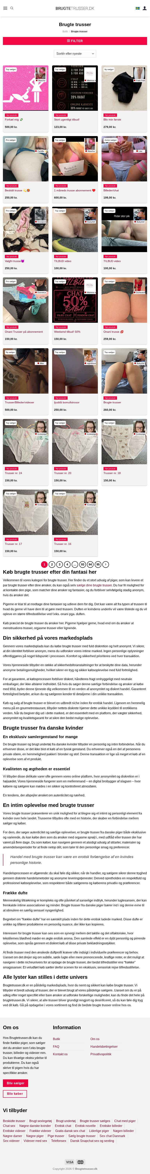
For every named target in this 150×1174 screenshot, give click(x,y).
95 (98, 564)
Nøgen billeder (123, 1131)
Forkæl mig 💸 (14, 119)
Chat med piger (125, 1121)
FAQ (56, 1046)
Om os (94, 1039)
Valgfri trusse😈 (14, 261)
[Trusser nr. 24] (25, 441)
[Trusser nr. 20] (75, 441)
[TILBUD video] (75, 229)
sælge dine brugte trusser (94, 585)
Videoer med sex (35, 1140)
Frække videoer (40, 1131)
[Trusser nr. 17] (25, 512)
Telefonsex (58, 1140)
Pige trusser (56, 1136)
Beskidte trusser (14, 1121)
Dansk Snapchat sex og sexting (92, 1140)
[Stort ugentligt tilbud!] (75, 88)
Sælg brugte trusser (82, 1136)
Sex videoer (11, 1140)
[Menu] (5, 8)
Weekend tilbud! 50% (67, 331)
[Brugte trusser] (124, 371)
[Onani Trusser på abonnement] (25, 300)
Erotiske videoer (14, 1131)
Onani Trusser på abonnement (24, 331)
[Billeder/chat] (124, 158)
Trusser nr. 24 (13, 473)
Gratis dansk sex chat (70, 1131)
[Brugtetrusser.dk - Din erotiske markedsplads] (75, 8)
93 (82, 564)
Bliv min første (112, 119)
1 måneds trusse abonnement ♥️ (75, 190)
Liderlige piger (99, 1131)
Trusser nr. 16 (62, 543)
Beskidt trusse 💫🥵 (17, 190)
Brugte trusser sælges (95, 1121)
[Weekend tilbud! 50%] (75, 300)
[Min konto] (144, 8)
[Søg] (11, 8)
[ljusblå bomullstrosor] (75, 371)
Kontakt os (60, 1054)
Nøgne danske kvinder (35, 1125)
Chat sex (9, 1125)
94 (90, 564)
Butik (65, 31)
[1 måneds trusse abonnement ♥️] (75, 158)
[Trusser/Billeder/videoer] (25, 371)
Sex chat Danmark (113, 1136)
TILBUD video (62, 261)
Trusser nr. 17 (13, 543)
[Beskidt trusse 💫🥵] (25, 158)
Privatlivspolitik (100, 1054)
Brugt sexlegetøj (40, 1121)
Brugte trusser (112, 402)
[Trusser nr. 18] (124, 441)
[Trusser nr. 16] (75, 512)
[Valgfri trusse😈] (25, 229)
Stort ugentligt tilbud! (66, 119)
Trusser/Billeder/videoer (19, 402)
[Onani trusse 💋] (124, 300)
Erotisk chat (63, 1125)
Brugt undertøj (66, 1121)
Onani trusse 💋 (114, 331)
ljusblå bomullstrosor (66, 402)
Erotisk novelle (85, 1125)
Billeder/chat (111, 190)
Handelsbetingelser (104, 1046)
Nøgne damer (12, 1136)
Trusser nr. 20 (62, 473)
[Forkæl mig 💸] (25, 88)
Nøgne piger (35, 1136)
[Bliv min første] (124, 88)
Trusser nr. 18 (112, 473)
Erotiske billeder (111, 1125)
